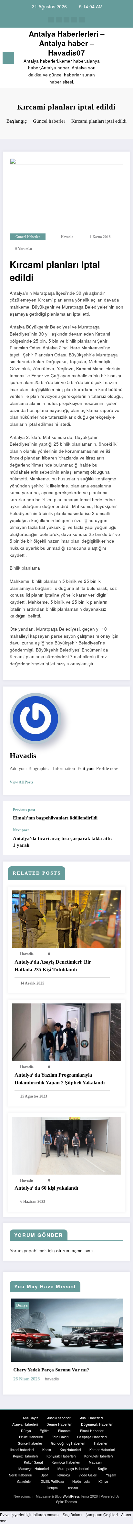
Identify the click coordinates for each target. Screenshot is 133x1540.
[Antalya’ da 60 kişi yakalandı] (66, 1145)
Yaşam (111, 1473)
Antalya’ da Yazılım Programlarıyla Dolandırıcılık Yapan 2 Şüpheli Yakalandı (60, 1078)
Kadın (46, 1448)
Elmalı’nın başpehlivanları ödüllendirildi (55, 817)
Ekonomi (64, 1429)
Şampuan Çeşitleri (102, 1513)
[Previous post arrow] (118, 814)
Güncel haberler (27, 237)
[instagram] (74, 19)
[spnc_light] (124, 59)
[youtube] (82, 19)
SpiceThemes (66, 1500)
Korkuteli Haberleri (98, 1454)
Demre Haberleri (59, 1422)
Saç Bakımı (72, 1513)
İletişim (52, 1486)
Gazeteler (24, 1479)
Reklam (72, 1486)
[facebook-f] (51, 19)
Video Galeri (87, 1473)
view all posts (21, 782)
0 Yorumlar (23, 248)
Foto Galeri (60, 1435)
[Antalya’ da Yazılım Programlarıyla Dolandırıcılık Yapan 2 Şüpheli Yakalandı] (66, 1032)
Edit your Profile (93, 768)
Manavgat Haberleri (33, 1467)
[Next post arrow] (118, 841)
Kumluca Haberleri (66, 1460)
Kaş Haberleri (70, 1448)
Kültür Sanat (33, 1460)
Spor (44, 1473)
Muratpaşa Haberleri (73, 1467)
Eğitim (44, 1429)
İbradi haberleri (22, 1448)
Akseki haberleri (59, 1416)
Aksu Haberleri (91, 1416)
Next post (21, 830)
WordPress (71, 1494)
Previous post (24, 810)
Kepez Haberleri (25, 1454)
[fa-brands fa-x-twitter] (59, 19)
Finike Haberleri (31, 1435)
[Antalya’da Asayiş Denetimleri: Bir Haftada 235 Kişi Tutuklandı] (66, 918)
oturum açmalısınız (75, 1250)
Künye (103, 1479)
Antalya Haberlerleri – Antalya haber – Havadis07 (67, 43)
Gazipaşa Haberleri (92, 1435)
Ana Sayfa (30, 1416)
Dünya (57, 1305)
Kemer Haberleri (102, 1448)
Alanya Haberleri (25, 1422)
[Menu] (8, 58)
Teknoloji (63, 1473)
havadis (67, 237)
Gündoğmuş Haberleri (68, 1441)
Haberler (100, 1441)
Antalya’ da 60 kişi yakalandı (46, 1188)
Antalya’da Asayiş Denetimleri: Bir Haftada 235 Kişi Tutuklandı (53, 965)
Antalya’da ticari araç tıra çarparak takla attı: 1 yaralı (62, 842)
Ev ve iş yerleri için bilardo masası (29, 1513)
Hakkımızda (81, 1479)
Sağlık (102, 1467)
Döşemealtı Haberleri (97, 1422)
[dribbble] (66, 19)
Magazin (95, 1460)
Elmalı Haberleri (92, 1429)
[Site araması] (114, 59)
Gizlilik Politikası (52, 1479)
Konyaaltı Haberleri (61, 1454)
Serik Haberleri (20, 1473)
